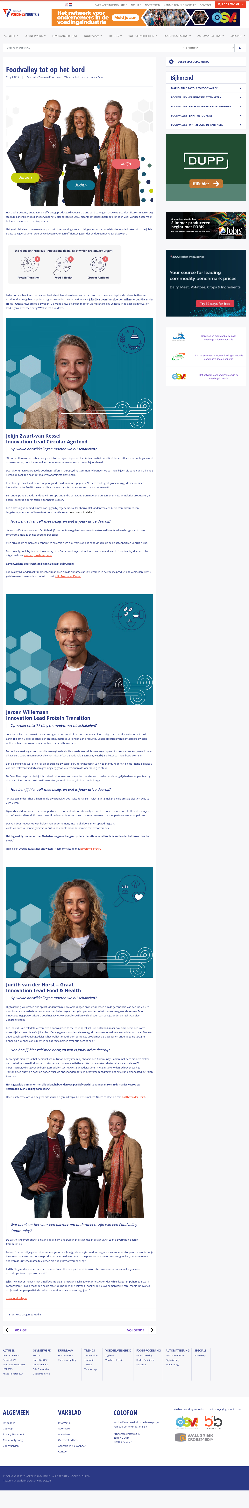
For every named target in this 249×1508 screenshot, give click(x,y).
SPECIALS (236, 36)
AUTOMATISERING (209, 36)
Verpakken (141, 1364)
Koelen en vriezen (145, 1360)
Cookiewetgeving (13, 1440)
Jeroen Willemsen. (90, 848)
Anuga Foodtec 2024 (13, 1373)
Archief (136, 5)
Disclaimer (9, 1423)
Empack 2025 (9, 1360)
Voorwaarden (11, 1446)
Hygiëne (109, 1355)
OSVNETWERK (34, 36)
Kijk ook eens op (229, 4)
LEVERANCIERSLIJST (64, 36)
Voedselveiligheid (141, 36)
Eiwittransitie (90, 1355)
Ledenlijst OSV (40, 1360)
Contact (205, 5)
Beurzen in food (11, 1355)
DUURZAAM (91, 36)
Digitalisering (172, 1360)
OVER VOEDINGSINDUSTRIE (111, 5)
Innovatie (89, 1360)
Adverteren (152, 5)
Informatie (64, 1423)
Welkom (37, 1355)
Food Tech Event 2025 (14, 1364)
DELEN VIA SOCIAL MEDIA (193, 61)
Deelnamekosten (41, 1373)
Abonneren (64, 1428)
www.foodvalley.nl (16, 1298)
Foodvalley (200, 1355)
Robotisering (172, 1364)
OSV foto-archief (41, 1369)
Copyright (8, 1428)
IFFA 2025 (7, 1369)
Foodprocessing (176, 36)
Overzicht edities (67, 1440)
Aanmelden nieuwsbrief (180, 5)
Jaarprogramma (40, 1364)
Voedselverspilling (67, 1360)
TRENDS (114, 36)
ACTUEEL (9, 36)
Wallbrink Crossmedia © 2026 (34, 1480)
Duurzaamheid (65, 1355)
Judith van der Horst (133, 1097)
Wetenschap (90, 1369)
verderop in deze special (38, 555)
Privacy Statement (13, 1434)
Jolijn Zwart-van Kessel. (68, 576)
